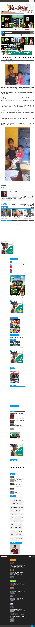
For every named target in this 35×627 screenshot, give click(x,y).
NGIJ (21, 530)
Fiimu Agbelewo (13, 513)
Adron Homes (16, 500)
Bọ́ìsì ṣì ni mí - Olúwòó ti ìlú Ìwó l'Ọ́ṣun (19, 569)
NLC (11, 531)
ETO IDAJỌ (19, 510)
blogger (6, 220)
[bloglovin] (12, 1)
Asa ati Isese (14, 503)
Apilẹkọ (12, 497)
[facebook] (5, 1)
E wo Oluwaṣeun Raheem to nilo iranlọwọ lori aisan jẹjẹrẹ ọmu (17, 217)
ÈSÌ (22, 411)
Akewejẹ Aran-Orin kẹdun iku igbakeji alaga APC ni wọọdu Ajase (29, 217)
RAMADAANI (12, 538)
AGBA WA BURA (21, 500)
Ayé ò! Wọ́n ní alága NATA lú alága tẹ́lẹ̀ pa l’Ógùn (6, 217)
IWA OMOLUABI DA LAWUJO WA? (18, 609)
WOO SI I (33, 207)
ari (11, 503)
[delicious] (15, 1)
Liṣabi (14, 530)
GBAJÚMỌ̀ (17, 411)
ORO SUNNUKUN (16, 534)
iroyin (20, 520)
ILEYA (22, 517)
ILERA (19, 517)
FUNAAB (12, 514)
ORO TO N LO (21, 534)
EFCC (22, 507)
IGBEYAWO (16, 517)
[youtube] (9, 1)
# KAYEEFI (4, 185)
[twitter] (6, 1)
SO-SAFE (16, 538)
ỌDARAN (17, 531)
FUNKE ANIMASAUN (16, 514)
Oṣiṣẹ (17, 499)
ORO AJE (12, 534)
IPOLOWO (12, 520)
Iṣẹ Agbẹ (15, 521)
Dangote (19, 507)
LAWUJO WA (21, 528)
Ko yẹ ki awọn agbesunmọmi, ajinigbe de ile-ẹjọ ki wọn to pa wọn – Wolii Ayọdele (19, 429)
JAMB (18, 521)
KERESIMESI (15, 524)
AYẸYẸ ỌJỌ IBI (12, 506)
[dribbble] (14, 1)
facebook (28, 220)
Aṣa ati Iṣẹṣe (19, 503)
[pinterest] (11, 1)
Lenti (11, 530)
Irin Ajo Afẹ (16, 520)
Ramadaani (21, 537)
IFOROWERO (12, 517)
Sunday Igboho (20, 538)
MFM (16, 530)
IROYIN (18, 497)
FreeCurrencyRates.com (13, 369)
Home (2, 55)
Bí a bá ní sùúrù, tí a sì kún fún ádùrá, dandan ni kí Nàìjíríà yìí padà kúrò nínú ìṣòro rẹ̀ (19, 588)
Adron (12, 500)
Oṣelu (14, 499)
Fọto (17, 513)
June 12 (21, 521)
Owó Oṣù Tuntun (13, 537)
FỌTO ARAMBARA (21, 513)
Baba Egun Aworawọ (18, 506)
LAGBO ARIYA (20, 527)
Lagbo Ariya (15, 527)
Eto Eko (15, 497)
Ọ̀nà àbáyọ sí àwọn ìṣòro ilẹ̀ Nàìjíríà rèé (19, 583)
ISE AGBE (12, 521)
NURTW (14, 531)
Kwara (12, 499)
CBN (11, 507)
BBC (23, 506)
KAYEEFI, (12, 61)
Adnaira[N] (29, 51)
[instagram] (8, 1)
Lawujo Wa (17, 528)
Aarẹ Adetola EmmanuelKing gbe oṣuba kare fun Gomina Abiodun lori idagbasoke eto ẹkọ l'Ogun (19, 425)
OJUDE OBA (20, 531)
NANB (19, 530)
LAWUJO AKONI (13, 528)
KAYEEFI (4, 55)
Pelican (18, 537)
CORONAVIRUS (15, 507)
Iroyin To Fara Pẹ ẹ (4, 207)
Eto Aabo (12, 510)
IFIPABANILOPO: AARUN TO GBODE (18, 598)
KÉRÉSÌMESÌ (19, 524)
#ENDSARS (20, 499)
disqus (17, 220)
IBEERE (21, 514)
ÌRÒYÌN (13, 411)
